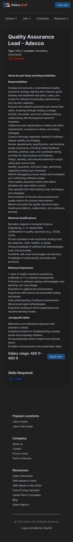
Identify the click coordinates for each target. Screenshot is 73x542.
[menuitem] (11, 18)
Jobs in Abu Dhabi (23, 426)
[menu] (36, 18)
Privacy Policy (20, 453)
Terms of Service (22, 458)
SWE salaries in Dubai (24, 480)
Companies (42, 18)
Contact (17, 448)
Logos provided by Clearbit (36, 527)
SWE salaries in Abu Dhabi (27, 485)
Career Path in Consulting (27, 495)
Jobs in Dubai (20, 421)
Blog (15, 499)
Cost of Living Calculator (26, 490)
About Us (18, 443)
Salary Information (23, 475)
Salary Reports (21, 504)
